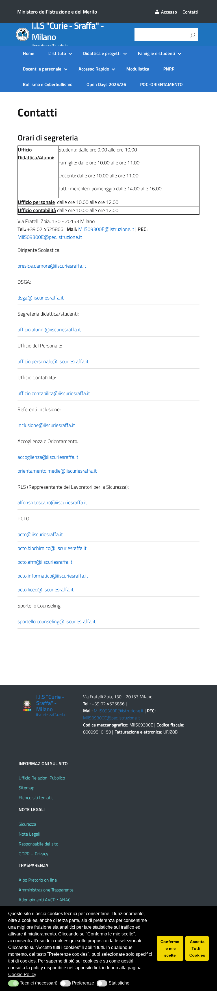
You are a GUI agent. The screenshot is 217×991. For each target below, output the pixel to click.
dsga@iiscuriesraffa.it (41, 297)
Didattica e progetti (102, 53)
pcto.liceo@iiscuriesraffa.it (45, 589)
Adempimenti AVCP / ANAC (45, 899)
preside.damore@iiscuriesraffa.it (52, 266)
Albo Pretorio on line (38, 880)
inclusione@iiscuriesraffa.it (46, 425)
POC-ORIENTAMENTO (161, 84)
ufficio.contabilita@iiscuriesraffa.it (54, 393)
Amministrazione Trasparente (46, 889)
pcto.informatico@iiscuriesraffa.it (53, 576)
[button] (13, 983)
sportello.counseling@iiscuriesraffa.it (57, 621)
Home (28, 53)
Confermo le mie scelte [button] (169, 948)
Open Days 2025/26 (106, 84)
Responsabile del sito (38, 843)
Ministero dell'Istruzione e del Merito (57, 12)
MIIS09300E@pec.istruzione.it (50, 237)
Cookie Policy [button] (22, 974)
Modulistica (137, 68)
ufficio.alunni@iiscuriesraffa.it (49, 329)
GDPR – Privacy (33, 853)
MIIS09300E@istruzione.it (106, 229)
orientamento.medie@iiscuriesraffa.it (57, 471)
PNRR (169, 68)
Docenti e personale (42, 68)
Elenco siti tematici (36, 797)
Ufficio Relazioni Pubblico (42, 777)
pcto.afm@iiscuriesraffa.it (45, 562)
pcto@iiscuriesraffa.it (40, 534)
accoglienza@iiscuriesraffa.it (48, 457)
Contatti (190, 11)
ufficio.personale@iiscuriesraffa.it (53, 361)
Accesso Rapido (94, 68)
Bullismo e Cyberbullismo (47, 84)
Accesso (168, 11)
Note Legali (29, 834)
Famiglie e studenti (156, 53)
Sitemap (26, 787)
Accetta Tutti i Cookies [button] (197, 948)
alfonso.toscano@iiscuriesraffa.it (52, 502)
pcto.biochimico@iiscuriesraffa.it (52, 548)
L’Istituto (57, 53)
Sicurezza (27, 824)
